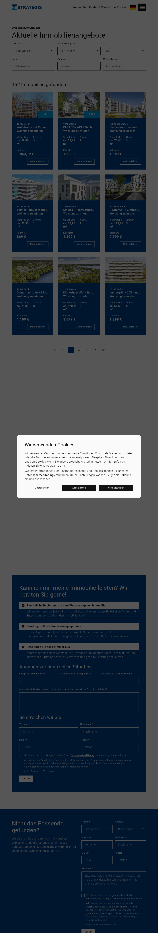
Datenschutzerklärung (39, 475)
